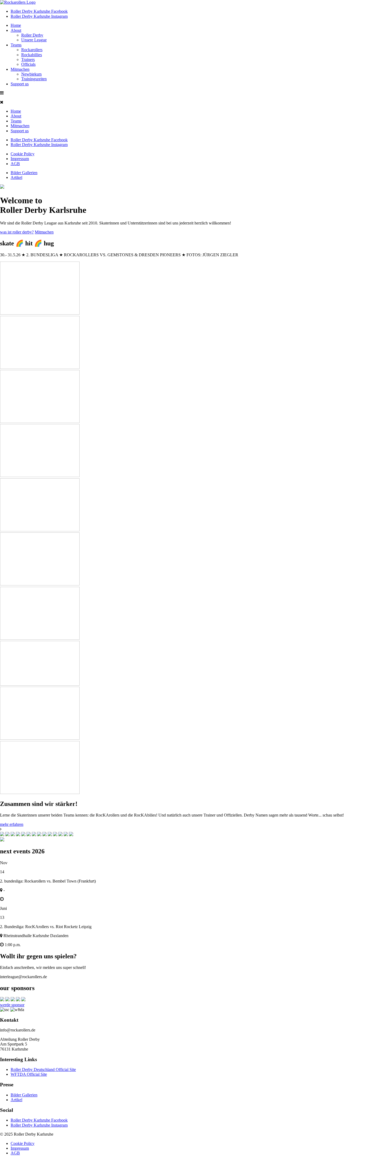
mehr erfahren (11, 824)
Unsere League (34, 40)
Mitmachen (20, 69)
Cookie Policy (22, 154)
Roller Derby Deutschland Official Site (43, 1069)
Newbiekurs (31, 74)
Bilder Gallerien (24, 172)
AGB (15, 163)
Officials (28, 64)
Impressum (20, 158)
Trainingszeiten (34, 79)
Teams (16, 45)
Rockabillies (31, 54)
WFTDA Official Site (29, 1074)
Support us (20, 84)
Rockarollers (31, 49)
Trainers (28, 59)
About (16, 30)
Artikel (16, 177)
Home (16, 25)
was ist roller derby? (17, 232)
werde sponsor (12, 1005)
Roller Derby (32, 35)
